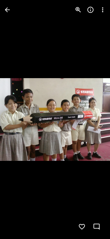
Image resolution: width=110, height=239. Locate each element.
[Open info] (90, 10)
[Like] (82, 226)
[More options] (103, 10)
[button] (17, 119)
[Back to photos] (7, 9)
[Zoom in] (78, 10)
